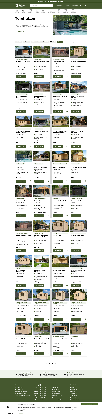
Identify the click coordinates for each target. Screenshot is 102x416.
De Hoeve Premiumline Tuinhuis (21, 97)
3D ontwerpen (39, 111)
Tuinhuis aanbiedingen (75, 397)
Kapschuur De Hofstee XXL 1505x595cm (77, 97)
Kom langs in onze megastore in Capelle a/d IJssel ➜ (51, 1)
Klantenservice (55, 387)
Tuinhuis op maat (74, 389)
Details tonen (20, 413)
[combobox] (41, 5)
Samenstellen (21, 76)
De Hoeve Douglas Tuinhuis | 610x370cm (41, 201)
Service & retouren (56, 393)
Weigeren (90, 406)
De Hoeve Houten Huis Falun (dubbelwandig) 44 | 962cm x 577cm (41, 237)
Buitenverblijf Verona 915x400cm (39, 271)
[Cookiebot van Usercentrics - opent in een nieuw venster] (10, 414)
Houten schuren (73, 395)
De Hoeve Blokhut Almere (59, 305)
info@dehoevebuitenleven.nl (21, 391)
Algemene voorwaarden (57, 397)
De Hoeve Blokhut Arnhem (40, 305)
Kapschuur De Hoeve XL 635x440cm (77, 132)
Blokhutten (72, 391)
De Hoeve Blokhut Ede (21, 338)
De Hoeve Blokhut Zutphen (77, 305)
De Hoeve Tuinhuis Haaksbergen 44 (20, 201)
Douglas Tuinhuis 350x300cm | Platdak (23, 236)
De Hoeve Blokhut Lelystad (22, 305)
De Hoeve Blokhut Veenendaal (57, 236)
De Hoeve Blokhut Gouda (59, 270)
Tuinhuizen (72, 387)
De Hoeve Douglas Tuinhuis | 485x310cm (23, 62)
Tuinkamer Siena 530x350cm (41, 131)
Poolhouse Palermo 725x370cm (21, 166)
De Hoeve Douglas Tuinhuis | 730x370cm (78, 271)
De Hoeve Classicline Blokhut (41, 61)
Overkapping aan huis (74, 399)
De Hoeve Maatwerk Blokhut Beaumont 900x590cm (60, 132)
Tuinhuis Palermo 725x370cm (60, 96)
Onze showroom (55, 389)
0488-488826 (20, 387)
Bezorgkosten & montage (57, 395)
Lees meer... (20, 31)
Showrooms (59, 5)
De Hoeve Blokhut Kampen (77, 235)
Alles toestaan (90, 404)
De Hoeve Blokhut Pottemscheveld (20, 271)
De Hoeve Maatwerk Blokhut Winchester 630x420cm (60, 166)
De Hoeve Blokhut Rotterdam (78, 61)
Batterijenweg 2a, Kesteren (20, 393)
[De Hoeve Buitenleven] (20, 6)
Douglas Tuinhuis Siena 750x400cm (40, 97)
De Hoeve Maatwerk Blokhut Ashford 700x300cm (23, 132)
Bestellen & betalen (56, 391)
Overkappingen (73, 393)
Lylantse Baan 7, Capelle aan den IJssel (23, 395)
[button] (30, 76)
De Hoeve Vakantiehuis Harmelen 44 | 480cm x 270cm (78, 166)
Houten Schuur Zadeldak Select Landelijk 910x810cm (41, 166)
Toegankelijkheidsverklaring (57, 399)
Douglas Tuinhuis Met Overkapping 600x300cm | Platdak (59, 63)
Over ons (67, 5)
